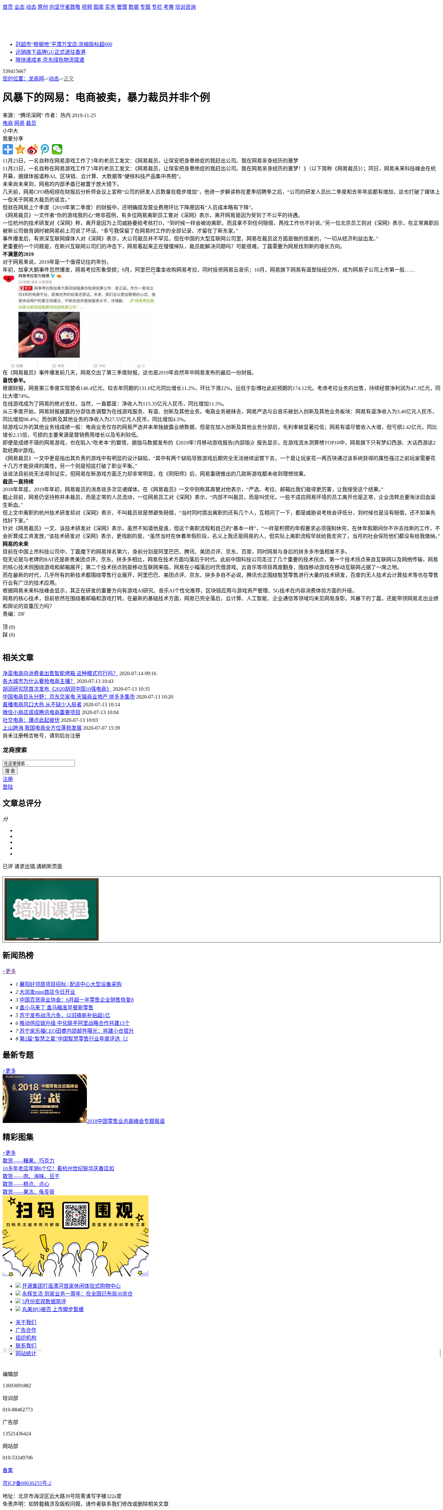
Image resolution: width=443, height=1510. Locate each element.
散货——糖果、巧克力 (28, 1160)
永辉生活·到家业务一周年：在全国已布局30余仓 (77, 1294)
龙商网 (36, 78)
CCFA (35, 1350)
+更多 (9, 971)
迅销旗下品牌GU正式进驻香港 (51, 52)
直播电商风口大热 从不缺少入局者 (42, 704)
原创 (43, 7)
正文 (69, 78)
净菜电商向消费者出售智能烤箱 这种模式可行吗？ (60, 673)
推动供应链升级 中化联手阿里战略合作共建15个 (74, 1023)
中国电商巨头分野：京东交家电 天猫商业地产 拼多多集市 (69, 697)
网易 (19, 123)
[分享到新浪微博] (32, 149)
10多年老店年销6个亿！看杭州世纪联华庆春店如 (58, 1168)
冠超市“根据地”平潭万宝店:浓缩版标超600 (64, 44)
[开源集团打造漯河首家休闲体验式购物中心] (18, 1286)
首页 (8, 7)
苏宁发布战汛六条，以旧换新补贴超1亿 (64, 1015)
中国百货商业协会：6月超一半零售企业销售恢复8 (76, 1000)
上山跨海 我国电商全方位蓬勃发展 (42, 728)
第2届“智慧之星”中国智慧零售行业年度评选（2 (73, 1038)
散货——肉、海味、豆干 (31, 1176)
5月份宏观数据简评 (44, 1301)
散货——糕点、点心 (26, 1184)
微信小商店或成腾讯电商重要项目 (41, 712)
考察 (168, 7)
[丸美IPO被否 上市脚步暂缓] (18, 1309)
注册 (8, 779)
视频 (87, 7)
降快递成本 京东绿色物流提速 (50, 60)
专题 (145, 7)
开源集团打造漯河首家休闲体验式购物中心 (71, 1286)
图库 (98, 7)
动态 (31, 7)
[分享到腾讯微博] (45, 149)
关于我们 (26, 1322)
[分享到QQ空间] (20, 149)
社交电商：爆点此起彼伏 (31, 720)
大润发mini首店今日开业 (47, 992)
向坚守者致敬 (64, 7)
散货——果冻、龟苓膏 (28, 1192)
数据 (133, 7)
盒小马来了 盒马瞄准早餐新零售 (56, 1007)
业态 (19, 7)
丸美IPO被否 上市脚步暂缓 (53, 1309)
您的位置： (16, 78)
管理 (122, 7)
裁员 (31, 123)
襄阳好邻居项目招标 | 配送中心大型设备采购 (70, 984)
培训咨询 (185, 7)
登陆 (8, 787)
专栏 (157, 7)
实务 (110, 7)
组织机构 (26, 1338)
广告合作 (26, 1330)
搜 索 (10, 771)
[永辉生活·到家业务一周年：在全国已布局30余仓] (18, 1294)
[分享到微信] (57, 149)
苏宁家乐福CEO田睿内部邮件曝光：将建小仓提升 (76, 1031)
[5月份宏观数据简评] (18, 1301)
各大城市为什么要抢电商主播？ (39, 681)
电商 (8, 123)
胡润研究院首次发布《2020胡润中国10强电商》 (57, 689)
